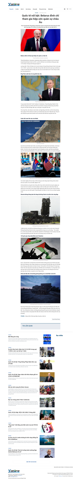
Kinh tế (22, 9)
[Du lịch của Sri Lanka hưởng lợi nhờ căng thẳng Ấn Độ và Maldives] (47, 440)
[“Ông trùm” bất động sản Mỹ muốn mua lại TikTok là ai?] (47, 428)
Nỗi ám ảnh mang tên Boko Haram (18, 387)
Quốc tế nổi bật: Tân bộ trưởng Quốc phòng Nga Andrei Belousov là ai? (22, 451)
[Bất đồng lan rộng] (47, 339)
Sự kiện (17, 9)
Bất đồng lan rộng (13, 336)
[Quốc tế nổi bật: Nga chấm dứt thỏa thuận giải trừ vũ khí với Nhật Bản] (47, 377)
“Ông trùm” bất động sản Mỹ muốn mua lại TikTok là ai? (23, 425)
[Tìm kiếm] (67, 9)
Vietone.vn (60, 476)
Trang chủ (11, 9)
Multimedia (50, 9)
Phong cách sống (42, 9)
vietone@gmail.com (14, 476)
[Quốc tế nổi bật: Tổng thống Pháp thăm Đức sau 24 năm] (47, 364)
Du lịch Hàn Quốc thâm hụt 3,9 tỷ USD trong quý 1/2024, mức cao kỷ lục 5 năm (22, 350)
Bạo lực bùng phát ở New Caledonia (18, 399)
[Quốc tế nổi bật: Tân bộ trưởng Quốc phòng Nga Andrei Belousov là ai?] (47, 453)
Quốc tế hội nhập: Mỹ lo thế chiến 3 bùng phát (21, 412)
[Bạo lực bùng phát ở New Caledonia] (47, 402)
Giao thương (28, 9)
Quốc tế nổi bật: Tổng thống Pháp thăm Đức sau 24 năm (22, 362)
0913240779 (20, 475)
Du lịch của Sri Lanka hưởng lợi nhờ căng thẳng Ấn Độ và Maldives (23, 438)
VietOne (14, 4)
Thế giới (36, 12)
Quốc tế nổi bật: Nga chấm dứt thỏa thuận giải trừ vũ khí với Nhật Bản (23, 375)
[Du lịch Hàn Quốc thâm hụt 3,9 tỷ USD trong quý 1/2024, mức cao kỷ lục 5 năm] (47, 352)
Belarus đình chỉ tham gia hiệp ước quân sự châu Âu (35, 316)
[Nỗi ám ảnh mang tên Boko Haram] (47, 390)
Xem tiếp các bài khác (31, 461)
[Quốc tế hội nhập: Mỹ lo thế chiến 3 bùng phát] (47, 415)
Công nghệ (35, 9)
